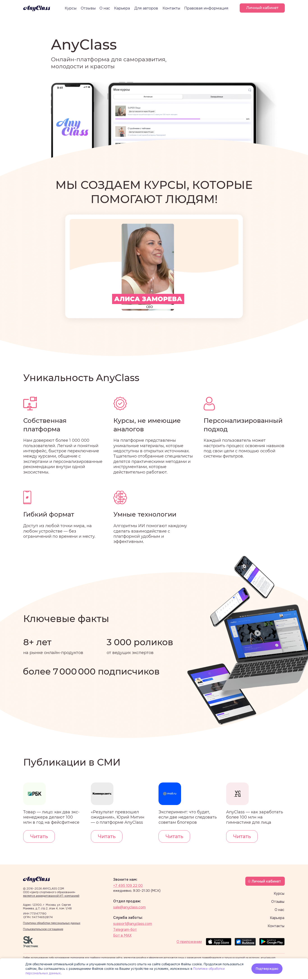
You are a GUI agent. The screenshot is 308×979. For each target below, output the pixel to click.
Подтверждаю (267, 968)
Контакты (171, 8)
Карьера (122, 8)
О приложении (189, 941)
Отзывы (88, 8)
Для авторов (146, 8)
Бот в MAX (122, 935)
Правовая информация (206, 8)
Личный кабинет (266, 881)
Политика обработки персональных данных (51, 923)
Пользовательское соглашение (43, 929)
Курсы (71, 8)
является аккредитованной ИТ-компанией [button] (51, 896)
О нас (104, 8)
